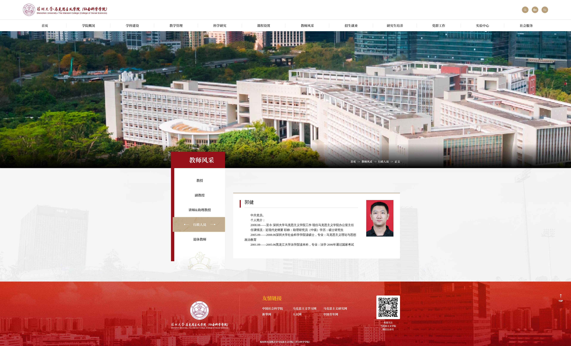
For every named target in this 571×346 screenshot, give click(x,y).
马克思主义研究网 (335, 308)
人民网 (297, 314)
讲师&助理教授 (200, 209)
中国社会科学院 (272, 308)
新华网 (266, 314)
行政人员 (383, 161)
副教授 (200, 195)
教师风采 (367, 161)
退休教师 (199, 239)
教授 (199, 180)
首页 (353, 161)
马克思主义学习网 (304, 308)
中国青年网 (330, 314)
